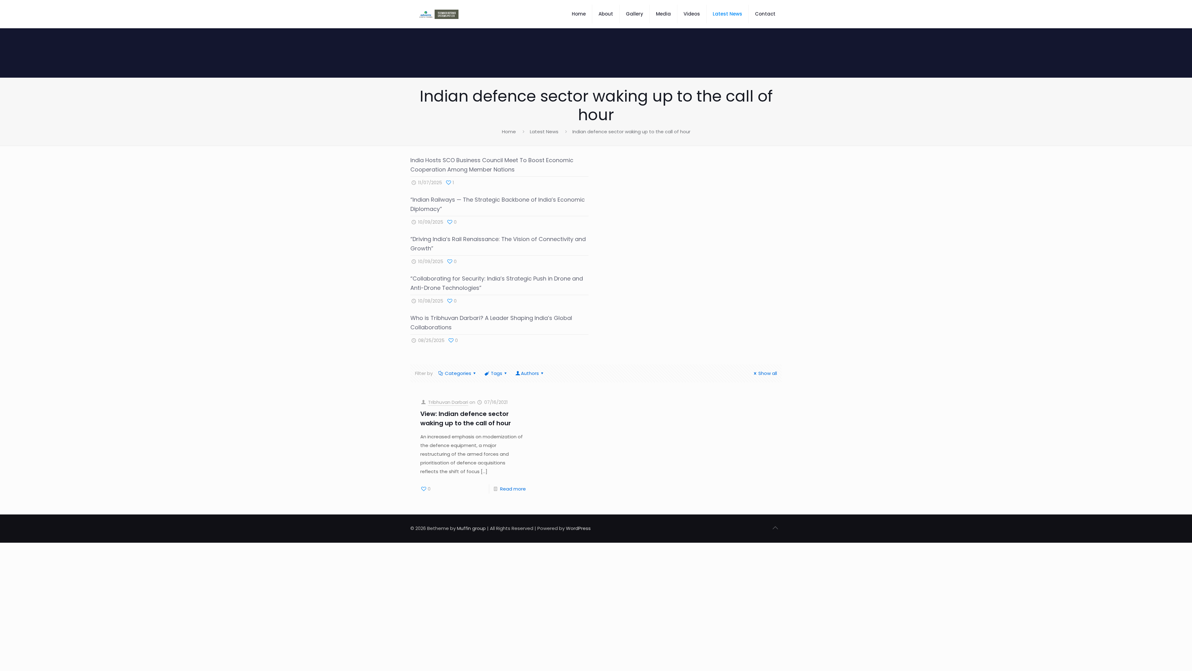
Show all (767, 373)
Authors (530, 373)
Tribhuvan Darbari (448, 402)
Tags (496, 373)
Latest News (544, 131)
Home (509, 131)
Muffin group (471, 528)
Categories (458, 373)
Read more (513, 489)
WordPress (578, 528)
